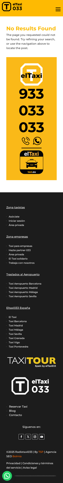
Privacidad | (14, 463)
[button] (7, 476)
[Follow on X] (28, 437)
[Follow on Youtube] (41, 437)
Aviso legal (30, 467)
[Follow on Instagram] (35, 437)
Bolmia (17, 456)
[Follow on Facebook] (21, 437)
